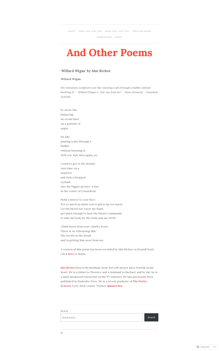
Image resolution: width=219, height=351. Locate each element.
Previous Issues (141, 31)
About (71, 31)
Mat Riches (68, 267)
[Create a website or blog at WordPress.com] (62, 333)
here (71, 254)
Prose (118, 37)
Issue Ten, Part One (90, 31)
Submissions (104, 37)
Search (64, 311)
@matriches (114, 286)
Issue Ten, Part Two (117, 31)
